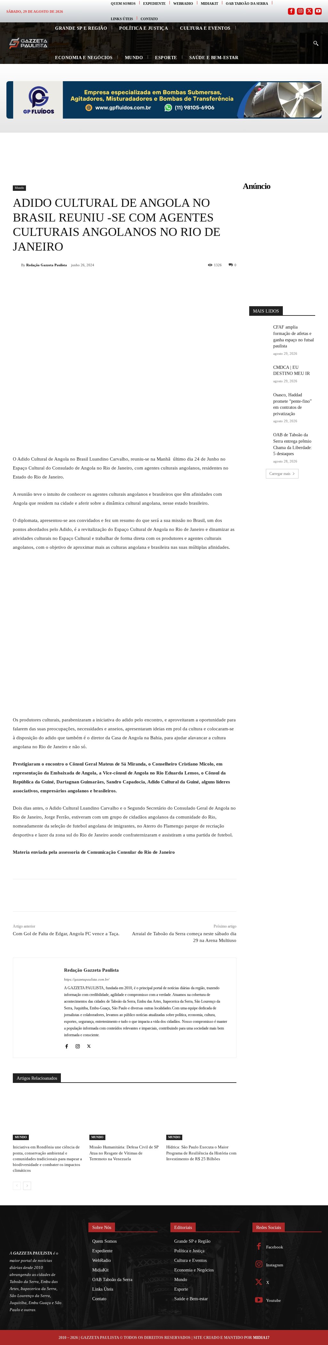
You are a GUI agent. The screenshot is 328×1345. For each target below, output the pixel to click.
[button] (316, 43)
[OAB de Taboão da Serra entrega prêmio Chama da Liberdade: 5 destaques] (259, 439)
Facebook (274, 1247)
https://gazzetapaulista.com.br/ (86, 979)
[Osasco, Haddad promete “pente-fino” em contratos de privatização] (259, 399)
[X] (85, 281)
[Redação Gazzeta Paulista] (17, 265)
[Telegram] (129, 281)
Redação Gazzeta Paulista (46, 265)
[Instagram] (300, 11)
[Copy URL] (144, 281)
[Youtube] (318, 11)
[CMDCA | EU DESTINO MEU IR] (259, 371)
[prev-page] (17, 1186)
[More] (159, 281)
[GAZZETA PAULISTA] (28, 43)
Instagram (274, 1265)
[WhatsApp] (100, 281)
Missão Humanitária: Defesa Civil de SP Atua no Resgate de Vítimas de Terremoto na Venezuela (124, 1153)
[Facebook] (291, 11)
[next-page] (27, 1186)
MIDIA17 (261, 1337)
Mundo (19, 188)
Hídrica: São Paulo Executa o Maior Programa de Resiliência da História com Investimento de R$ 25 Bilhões (201, 1153)
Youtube (273, 1300)
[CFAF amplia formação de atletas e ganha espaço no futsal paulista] (259, 331)
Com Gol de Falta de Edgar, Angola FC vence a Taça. (66, 933)
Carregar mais (280, 473)
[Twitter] (309, 11)
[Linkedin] (114, 281)
